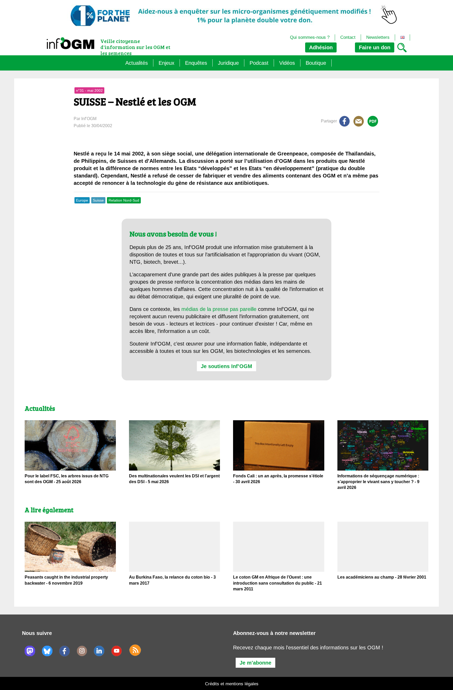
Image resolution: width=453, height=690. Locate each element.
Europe (82, 200)
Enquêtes (196, 63)
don (374, 47)
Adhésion (321, 47)
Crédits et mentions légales (231, 683)
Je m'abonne (255, 663)
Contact (347, 37)
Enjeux (166, 63)
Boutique (316, 63)
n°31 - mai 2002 (89, 90)
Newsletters (378, 37)
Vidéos (287, 63)
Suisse (98, 200)
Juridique (228, 63)
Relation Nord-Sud (124, 200)
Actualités (136, 63)
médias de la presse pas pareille (218, 309)
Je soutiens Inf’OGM (226, 366)
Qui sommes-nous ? (310, 37)
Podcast (259, 63)
